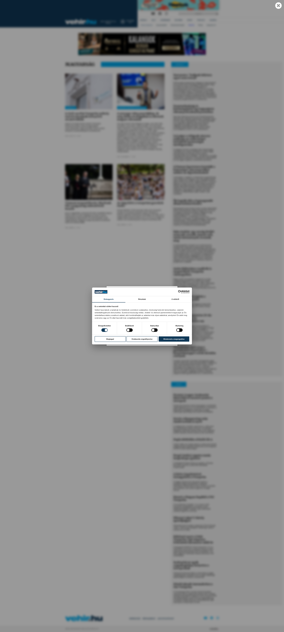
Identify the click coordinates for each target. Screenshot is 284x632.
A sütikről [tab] (175, 299)
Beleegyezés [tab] (109, 299)
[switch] (129, 330)
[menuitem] (143, 20)
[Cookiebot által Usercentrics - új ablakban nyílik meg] (179, 291)
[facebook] (160, 13)
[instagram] (166, 13)
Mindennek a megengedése (173, 339)
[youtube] (153, 13)
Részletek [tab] (142, 299)
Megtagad (110, 339)
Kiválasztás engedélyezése (142, 339)
